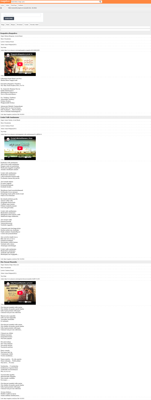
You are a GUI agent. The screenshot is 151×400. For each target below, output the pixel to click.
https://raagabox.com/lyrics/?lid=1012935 (14, 398)
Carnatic (26, 24)
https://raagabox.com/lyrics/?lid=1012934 (14, 259)
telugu (4, 47)
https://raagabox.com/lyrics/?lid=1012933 (14, 114)
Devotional (19, 24)
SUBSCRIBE (9, 18)
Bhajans (13, 24)
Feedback (20, 5)
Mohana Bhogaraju (9, 36)
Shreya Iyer (16, 264)
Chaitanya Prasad (9, 41)
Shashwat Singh (9, 264)
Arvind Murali (16, 120)
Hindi (7, 24)
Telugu (2, 24)
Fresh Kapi (14, 5)
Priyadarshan (7, 39)
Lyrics (2, 5)
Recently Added (34, 24)
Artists (7, 5)
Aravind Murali (18, 36)
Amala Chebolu (8, 120)
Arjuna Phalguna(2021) (10, 44)
